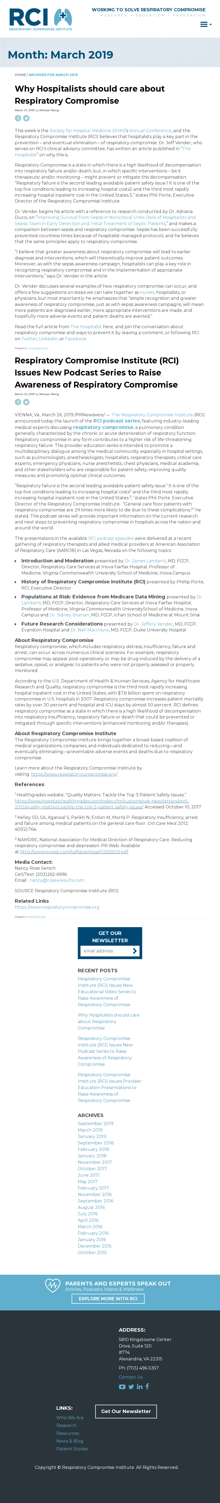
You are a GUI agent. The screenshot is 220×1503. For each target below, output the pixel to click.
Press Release (37, 917)
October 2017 (92, 1168)
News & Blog (69, 1441)
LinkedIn (48, 338)
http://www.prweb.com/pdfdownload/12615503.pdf (74, 851)
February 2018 (93, 1149)
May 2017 (88, 1181)
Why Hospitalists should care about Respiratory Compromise (109, 1022)
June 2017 (89, 1175)
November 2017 (95, 1162)
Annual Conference (150, 130)
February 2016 (93, 1233)
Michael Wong (49, 110)
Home (20, 75)
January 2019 (92, 1136)
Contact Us (130, 1377)
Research (66, 1425)
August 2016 (91, 1207)
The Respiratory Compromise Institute (152, 414)
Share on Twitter (26, 118)
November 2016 (95, 1194)
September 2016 (95, 1201)
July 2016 (88, 1213)
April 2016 (88, 1220)
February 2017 (93, 1188)
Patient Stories (72, 1448)
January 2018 (92, 1155)
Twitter (29, 338)
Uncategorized (38, 348)
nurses (147, 292)
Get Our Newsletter (126, 1411)
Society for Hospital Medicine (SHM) (87, 130)
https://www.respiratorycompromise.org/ (74, 774)
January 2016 (92, 1239)
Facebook (75, 338)
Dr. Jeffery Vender (153, 624)
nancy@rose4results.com (57, 880)
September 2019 (95, 1123)
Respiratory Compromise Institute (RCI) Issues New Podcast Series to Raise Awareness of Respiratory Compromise (97, 373)
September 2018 (96, 1143)
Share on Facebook (18, 118)
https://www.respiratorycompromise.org (57, 907)
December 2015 (95, 1246)
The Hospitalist (86, 326)
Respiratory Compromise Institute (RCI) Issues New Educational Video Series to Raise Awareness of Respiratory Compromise (107, 991)
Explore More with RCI (108, 1298)
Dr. (145, 560)
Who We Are (70, 1417)
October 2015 (92, 1252)
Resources (67, 1433)
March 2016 (90, 1226)
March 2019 (90, 1130)
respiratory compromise (103, 427)
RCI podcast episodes (111, 538)
